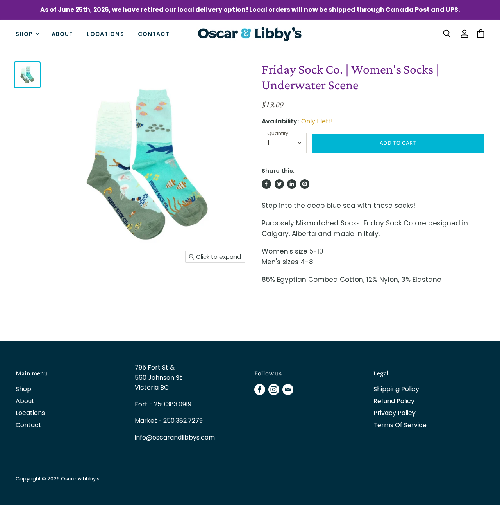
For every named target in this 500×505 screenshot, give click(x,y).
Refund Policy (393, 401)
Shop (25, 34)
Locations (105, 34)
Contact (154, 34)
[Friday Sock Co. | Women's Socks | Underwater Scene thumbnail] (27, 74)
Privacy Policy (394, 412)
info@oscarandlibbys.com (175, 437)
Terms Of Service (400, 424)
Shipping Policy (396, 388)
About (62, 34)
